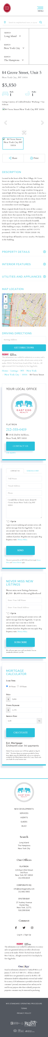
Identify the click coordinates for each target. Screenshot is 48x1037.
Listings (14, 370)
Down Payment (12, 705)
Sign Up (27, 935)
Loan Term (10, 680)
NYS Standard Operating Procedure (24, 1004)
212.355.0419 (24, 878)
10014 (24, 374)
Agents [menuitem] (24, 817)
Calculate (20, 732)
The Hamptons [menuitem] (24, 845)
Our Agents (10, 453)
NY (22, 370)
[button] (40, 22)
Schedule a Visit (33, 471)
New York (32, 370)
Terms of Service (16, 563)
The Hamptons (11, 60)
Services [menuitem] (24, 813)
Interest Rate (11, 716)
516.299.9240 (24, 910)
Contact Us (20, 446)
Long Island (10, 36)
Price (8, 694)
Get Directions (24, 347)
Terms (24, 1008)
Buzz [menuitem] (24, 826)
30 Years (12, 686)
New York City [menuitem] (24, 848)
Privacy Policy (22, 540)
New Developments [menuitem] (24, 809)
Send (20, 550)
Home (5, 370)
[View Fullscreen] (6, 307)
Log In (19, 935)
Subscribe (20, 642)
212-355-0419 (16, 429)
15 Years (23, 686)
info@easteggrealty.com (24, 889)
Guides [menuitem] (24, 822)
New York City (12, 48)
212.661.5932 (24, 891)
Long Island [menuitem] (24, 842)
